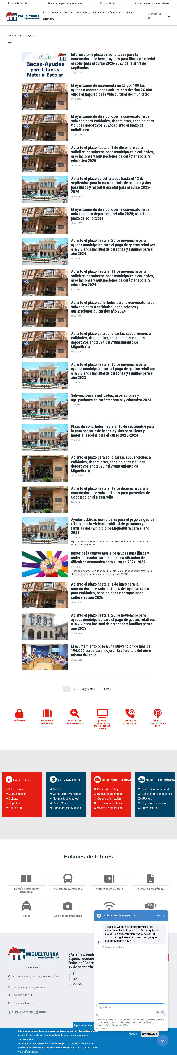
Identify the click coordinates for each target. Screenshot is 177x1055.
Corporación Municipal (67, 793)
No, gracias (149, 1033)
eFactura (146, 798)
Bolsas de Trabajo (108, 789)
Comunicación (17, 793)
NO (75, 978)
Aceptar (133, 1033)
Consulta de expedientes (156, 793)
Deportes (14, 803)
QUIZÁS (78, 983)
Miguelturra (72, 12)
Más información (28, 1051)
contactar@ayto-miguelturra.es (66, 3)
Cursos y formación (109, 798)
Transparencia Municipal (68, 807)
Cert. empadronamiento (155, 789)
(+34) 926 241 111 (21, 995)
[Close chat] (162, 1040)
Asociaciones (17, 789)
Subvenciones (150, 807)
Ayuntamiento (52, 12)
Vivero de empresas (109, 807)
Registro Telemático (153, 803)
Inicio (10, 42)
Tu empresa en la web (110, 803)
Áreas (87, 12)
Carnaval (49, 19)
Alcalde (57, 789)
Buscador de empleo (110, 793)
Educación (15, 807)
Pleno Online (61, 803)
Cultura (13, 798)
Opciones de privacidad (88, 1025)
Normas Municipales (65, 798)
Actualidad (126, 12)
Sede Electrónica (105, 12)
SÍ (74, 973)
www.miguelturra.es (23, 1003)
